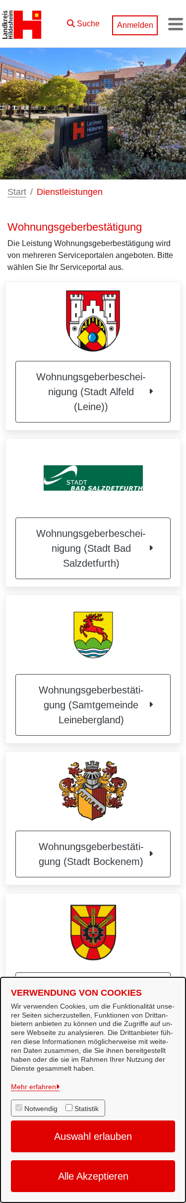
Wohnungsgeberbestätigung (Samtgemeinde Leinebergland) (91, 705)
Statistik (86, 1109)
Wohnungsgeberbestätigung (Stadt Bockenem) (91, 854)
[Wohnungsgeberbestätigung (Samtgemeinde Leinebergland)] (93, 634)
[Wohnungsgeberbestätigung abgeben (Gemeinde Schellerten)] (93, 932)
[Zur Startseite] (21, 23)
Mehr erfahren (33, 1087)
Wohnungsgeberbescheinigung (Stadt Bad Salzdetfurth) (91, 548)
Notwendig (41, 1109)
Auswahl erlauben (93, 1136)
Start (16, 192)
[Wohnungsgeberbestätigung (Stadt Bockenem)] (93, 791)
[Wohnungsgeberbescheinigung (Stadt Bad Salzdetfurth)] (93, 478)
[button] (83, 21)
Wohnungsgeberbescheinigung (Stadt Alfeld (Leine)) (91, 391)
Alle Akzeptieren (93, 1176)
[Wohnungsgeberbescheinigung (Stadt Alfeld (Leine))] (93, 321)
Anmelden (135, 25)
